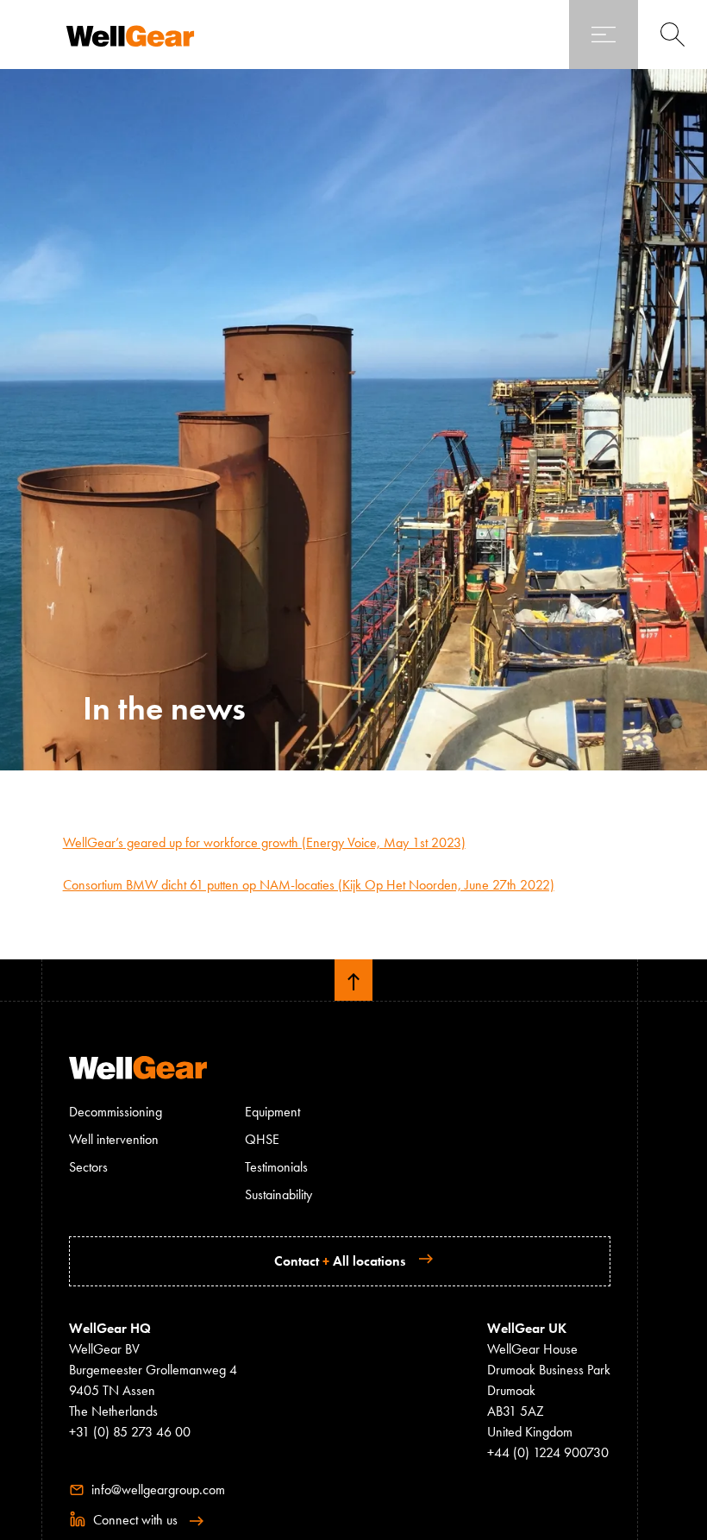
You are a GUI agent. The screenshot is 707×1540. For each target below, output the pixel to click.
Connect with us (134, 1520)
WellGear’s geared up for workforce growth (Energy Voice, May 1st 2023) (264, 842)
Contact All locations (339, 1261)
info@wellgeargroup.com (156, 1489)
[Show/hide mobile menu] (603, 34)
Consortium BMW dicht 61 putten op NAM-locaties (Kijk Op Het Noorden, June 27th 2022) (308, 885)
